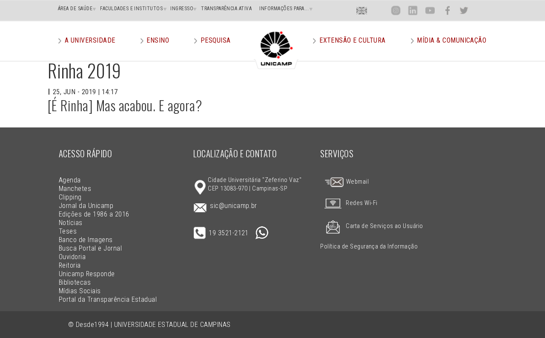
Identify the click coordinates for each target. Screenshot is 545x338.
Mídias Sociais (80, 291)
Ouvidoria (72, 257)
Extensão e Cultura (352, 40)
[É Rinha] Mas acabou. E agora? (125, 105)
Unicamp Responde (87, 274)
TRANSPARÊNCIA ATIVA (226, 9)
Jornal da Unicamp (86, 206)
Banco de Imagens (86, 240)
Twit (464, 10)
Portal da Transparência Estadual (108, 299)
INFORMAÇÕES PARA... (284, 9)
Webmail (356, 181)
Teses (68, 231)
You (430, 10)
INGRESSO (181, 9)
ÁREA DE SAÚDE (75, 9)
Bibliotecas (75, 282)
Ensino (157, 40)
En (362, 10)
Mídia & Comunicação (451, 40)
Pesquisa (216, 40)
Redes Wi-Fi (361, 203)
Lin (413, 10)
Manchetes (75, 189)
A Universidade (90, 40)
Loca (379, 10)
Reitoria (70, 265)
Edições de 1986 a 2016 (94, 214)
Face (447, 10)
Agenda (70, 180)
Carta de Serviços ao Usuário (384, 226)
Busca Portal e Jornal (90, 248)
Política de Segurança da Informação (369, 246)
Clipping (70, 197)
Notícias (71, 223)
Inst (395, 10)
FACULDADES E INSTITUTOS (131, 9)
